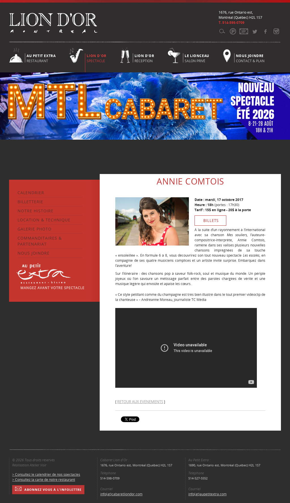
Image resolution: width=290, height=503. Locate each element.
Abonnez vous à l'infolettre (53, 489)
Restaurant (41, 57)
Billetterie (30, 201)
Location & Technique (44, 220)
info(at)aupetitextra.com (207, 494)
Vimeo (265, 31)
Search (222, 31)
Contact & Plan (250, 57)
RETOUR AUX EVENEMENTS (140, 401)
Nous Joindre (34, 253)
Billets (211, 220)
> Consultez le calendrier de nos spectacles (46, 474)
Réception (144, 57)
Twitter (254, 31)
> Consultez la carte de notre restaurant (43, 479)
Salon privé (197, 57)
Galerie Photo (35, 229)
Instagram (276, 31)
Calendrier (31, 192)
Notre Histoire (36, 210)
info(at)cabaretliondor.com (121, 494)
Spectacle (96, 58)
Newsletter (244, 31)
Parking (233, 31)
